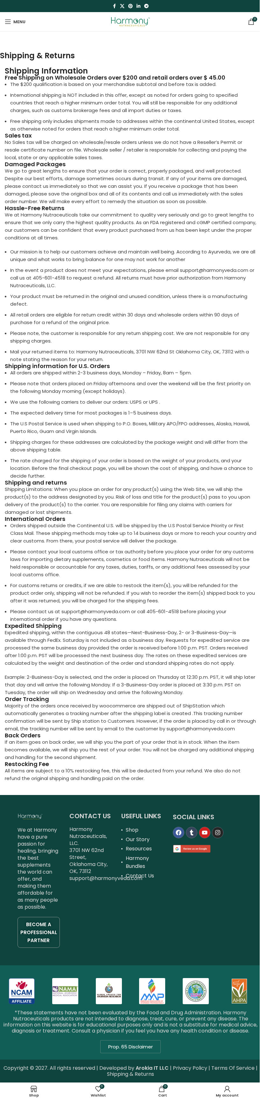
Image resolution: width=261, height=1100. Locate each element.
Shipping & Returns (130, 1074)
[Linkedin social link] (138, 6)
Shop (132, 830)
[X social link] (122, 6)
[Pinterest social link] (130, 6)
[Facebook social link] (114, 6)
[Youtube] (204, 832)
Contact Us (140, 875)
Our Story (138, 839)
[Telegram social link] (146, 6)
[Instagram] (217, 832)
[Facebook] (178, 832)
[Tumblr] (191, 832)
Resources (139, 848)
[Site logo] (130, 21)
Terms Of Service (233, 1068)
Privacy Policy (190, 1068)
